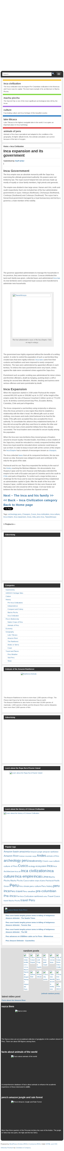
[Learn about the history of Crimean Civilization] (26, 826)
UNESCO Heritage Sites (14, 593)
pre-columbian (46, 891)
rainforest (38, 896)
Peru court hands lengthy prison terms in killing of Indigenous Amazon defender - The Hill (30, 930)
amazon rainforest (50, 852)
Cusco (33, 514)
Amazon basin (11, 851)
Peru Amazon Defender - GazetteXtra (20, 941)
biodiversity (35, 860)
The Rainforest (13, 641)
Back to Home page (18, 504)
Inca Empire (11, 450)
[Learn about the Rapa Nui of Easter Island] (32, 786)
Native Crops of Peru (15, 622)
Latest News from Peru (17, 910)
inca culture (55, 514)
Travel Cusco (54, 896)
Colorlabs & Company (23, 1147)
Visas (10, 661)
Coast (10, 648)
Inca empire (8, 517)
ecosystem (41, 866)
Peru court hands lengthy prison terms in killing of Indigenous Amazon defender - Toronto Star (30, 924)
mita (34, 517)
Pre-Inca (10, 896)
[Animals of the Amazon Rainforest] (32, 684)
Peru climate (24, 886)
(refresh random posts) (50, 993)
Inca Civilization (17, 146)
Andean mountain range (27, 856)
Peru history (47, 886)
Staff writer (19, 161)
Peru (14, 885)
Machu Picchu (13, 612)
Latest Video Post (11, 996)
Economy (9, 628)
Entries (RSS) (22, 1144)
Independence (13, 606)
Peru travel (16, 891)
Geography (10, 632)
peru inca (40, 517)
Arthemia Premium (7, 1147)
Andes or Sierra (13, 645)
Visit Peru (11, 657)
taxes (21, 455)
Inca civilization (43, 514)
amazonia (24, 851)
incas (29, 517)
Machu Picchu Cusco (19, 880)
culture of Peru (11, 866)
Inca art (18, 871)
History (8, 599)
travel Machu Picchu (12, 901)
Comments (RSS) (34, 1144)
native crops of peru (37, 881)
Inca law (56, 278)
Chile (5, 476)
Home (6, 146)
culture (56, 861)
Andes (8, 468)
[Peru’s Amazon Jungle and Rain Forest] (32, 1114)
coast (51, 861)
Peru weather (29, 891)
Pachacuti (50, 881)
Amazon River (13, 638)
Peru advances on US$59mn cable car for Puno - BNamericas (29, 936)
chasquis (52, 450)
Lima (45, 876)
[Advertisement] (32, 37)
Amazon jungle (36, 852)
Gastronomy (10, 590)
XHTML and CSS (51, 1144)
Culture (8, 596)
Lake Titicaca (12, 635)
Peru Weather (13, 654)
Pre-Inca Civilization (24, 896)
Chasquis (26, 514)
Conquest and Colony (15, 609)
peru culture (35, 886)
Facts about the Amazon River (14, 1000)
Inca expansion (20, 517)
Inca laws (39, 360)
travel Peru (28, 900)
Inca (50, 866)
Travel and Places (12, 651)
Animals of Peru (13, 625)
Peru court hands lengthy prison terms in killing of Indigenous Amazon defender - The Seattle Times (30, 917)
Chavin (45, 861)
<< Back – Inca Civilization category (30, 500)
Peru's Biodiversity (12, 619)
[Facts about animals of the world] (32, 1068)
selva (45, 896)
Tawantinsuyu (50, 517)
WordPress (13, 1144)
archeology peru (14, 514)
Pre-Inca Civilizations (15, 603)
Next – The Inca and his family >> (28, 495)
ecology (31, 866)
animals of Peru (52, 856)
